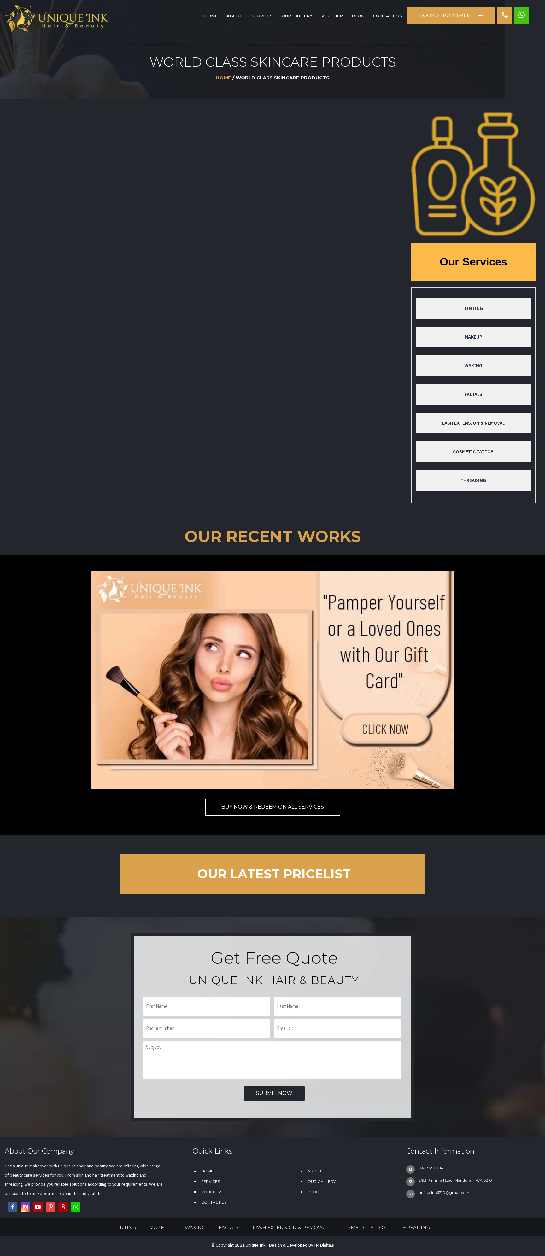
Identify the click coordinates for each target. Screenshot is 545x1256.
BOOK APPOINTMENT (447, 15)
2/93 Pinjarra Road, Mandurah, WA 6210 (455, 1180)
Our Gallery (297, 15)
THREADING (473, 480)
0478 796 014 (431, 1168)
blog (358, 15)
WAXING (473, 366)
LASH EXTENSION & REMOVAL (473, 423)
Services (262, 15)
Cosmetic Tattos (473, 452)
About (234, 15)
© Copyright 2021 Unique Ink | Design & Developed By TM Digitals (272, 1245)
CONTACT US (387, 15)
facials (473, 394)
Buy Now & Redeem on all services (272, 807)
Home (223, 78)
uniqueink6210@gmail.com (444, 1192)
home (211, 15)
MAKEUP (473, 337)
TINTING (473, 308)
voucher (332, 15)
